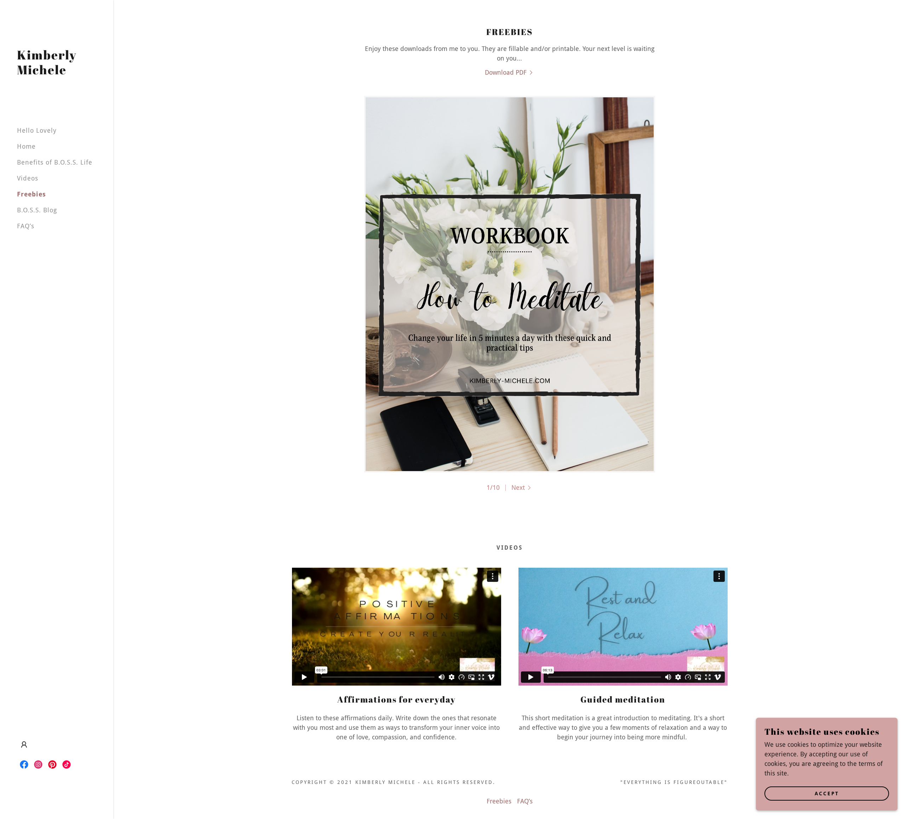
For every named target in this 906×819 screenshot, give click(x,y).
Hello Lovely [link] (37, 130)
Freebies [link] (31, 194)
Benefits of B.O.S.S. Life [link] (54, 162)
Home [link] (26, 146)
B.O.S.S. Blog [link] (37, 210)
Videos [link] (27, 178)
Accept (827, 793)
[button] (24, 745)
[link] (56, 72)
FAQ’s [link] (25, 226)
